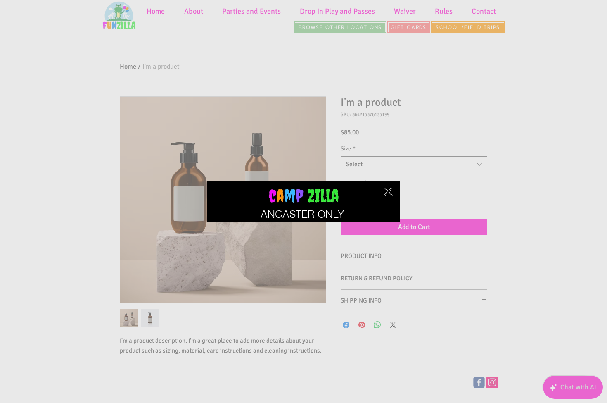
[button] (388, 192)
